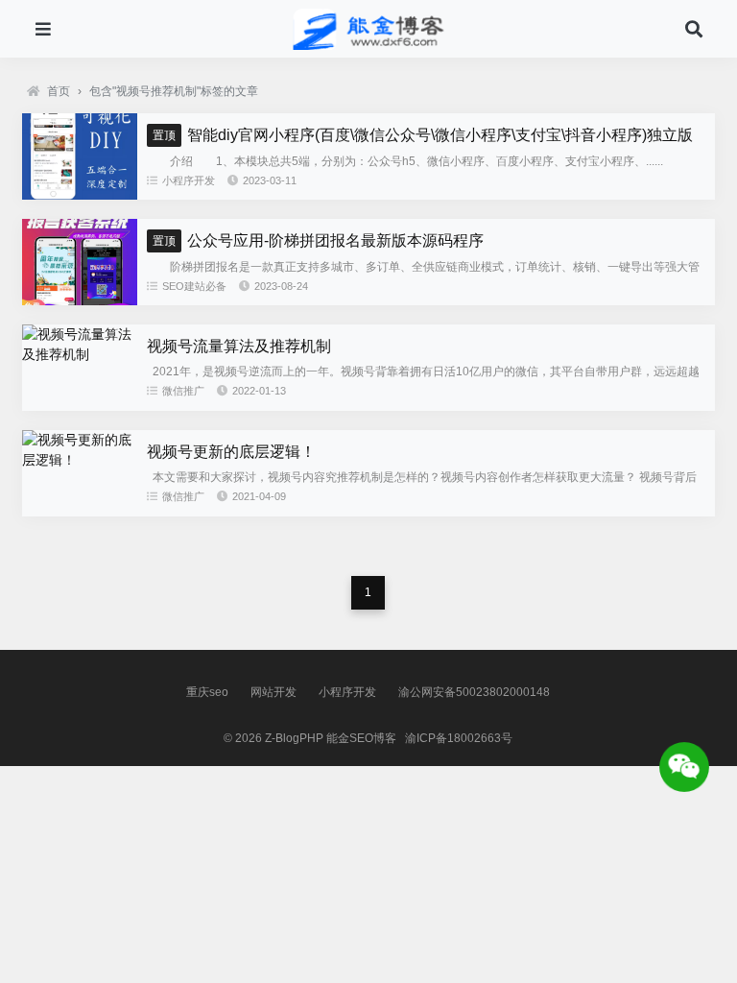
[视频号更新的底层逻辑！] (79, 460)
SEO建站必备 (194, 286)
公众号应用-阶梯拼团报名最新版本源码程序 (318, 240)
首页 (58, 91)
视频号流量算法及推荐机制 (239, 346)
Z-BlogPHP (294, 738)
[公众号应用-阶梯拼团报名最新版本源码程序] (79, 300)
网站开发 (273, 692)
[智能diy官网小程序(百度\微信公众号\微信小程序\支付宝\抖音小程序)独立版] (79, 195)
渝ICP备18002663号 (458, 738)
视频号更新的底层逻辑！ (231, 452)
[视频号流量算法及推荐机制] (79, 354)
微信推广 (183, 390)
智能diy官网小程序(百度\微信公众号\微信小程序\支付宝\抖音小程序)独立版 (423, 135)
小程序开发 (188, 180)
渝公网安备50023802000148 (474, 692)
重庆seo (207, 692)
